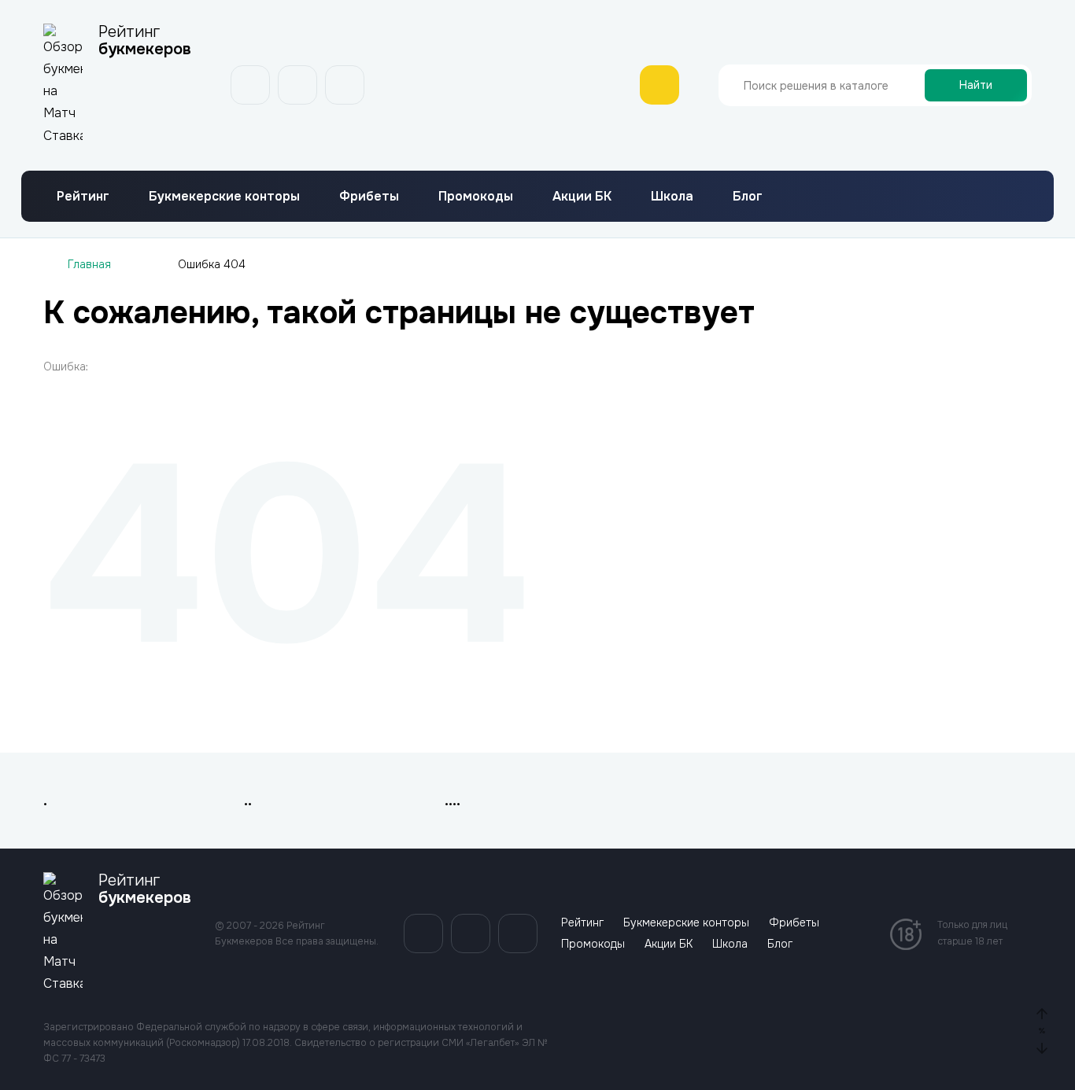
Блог (748, 196)
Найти (975, 85)
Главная (89, 264)
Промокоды (475, 196)
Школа (672, 196)
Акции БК (581, 196)
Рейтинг (83, 196)
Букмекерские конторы (224, 196)
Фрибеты (369, 196)
